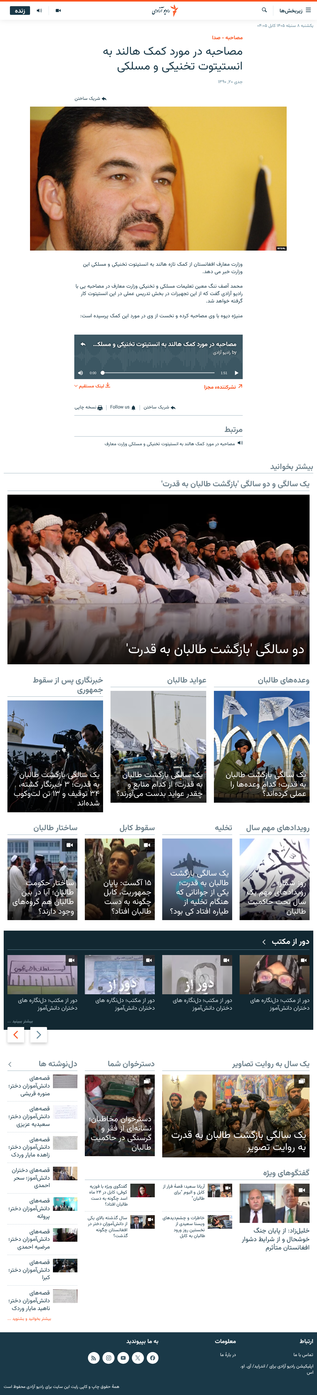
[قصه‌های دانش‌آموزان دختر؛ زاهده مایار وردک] (65, 1143)
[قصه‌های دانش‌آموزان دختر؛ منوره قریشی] (65, 1081)
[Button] (90, 99)
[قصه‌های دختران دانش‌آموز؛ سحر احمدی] (65, 1173)
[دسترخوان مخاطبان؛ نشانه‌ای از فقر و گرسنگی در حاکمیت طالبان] (120, 1115)
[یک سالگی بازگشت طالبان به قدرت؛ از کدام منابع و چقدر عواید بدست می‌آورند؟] (158, 747)
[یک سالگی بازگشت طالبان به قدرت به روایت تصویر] (236, 1116)
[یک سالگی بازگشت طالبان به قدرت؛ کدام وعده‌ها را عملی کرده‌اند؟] (262, 747)
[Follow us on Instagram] (108, 1358)
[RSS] (94, 1358)
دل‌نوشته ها (58, 1064)
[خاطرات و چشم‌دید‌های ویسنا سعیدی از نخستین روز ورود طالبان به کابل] (220, 1222)
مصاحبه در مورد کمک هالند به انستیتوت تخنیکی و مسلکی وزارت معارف (149, 344)
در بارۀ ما (228, 1355)
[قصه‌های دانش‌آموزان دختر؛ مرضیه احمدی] (65, 1235)
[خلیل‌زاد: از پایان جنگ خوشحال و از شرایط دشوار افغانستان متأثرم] (275, 1203)
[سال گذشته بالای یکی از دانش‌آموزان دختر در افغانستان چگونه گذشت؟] (142, 1222)
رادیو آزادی (222, 352)
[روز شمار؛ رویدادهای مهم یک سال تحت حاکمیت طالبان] (275, 879)
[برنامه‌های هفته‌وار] (39, 10)
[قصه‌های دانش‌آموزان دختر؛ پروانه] (65, 1204)
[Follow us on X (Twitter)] (138, 1358)
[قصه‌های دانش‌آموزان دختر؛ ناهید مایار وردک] (65, 1296)
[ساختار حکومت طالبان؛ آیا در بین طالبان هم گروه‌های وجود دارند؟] (42, 879)
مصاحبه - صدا (227, 38)
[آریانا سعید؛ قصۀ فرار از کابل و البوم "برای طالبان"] (220, 1190)
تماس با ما (303, 1355)
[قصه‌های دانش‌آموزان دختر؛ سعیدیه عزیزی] (65, 1112)
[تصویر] (58, 10)
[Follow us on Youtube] (123, 1358)
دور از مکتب (291, 942)
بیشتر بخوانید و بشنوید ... (29, 1319)
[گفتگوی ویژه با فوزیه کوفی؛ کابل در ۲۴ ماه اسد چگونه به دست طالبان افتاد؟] (142, 1190)
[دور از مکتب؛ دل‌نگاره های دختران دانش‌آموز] (275, 974)
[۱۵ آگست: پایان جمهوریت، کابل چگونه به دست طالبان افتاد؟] (120, 879)
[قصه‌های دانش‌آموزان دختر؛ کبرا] (65, 1265)
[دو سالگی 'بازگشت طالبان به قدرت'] (158, 579)
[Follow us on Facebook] (152, 1358)
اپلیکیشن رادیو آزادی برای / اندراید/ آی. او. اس (276, 1369)
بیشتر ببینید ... (20, 1021)
